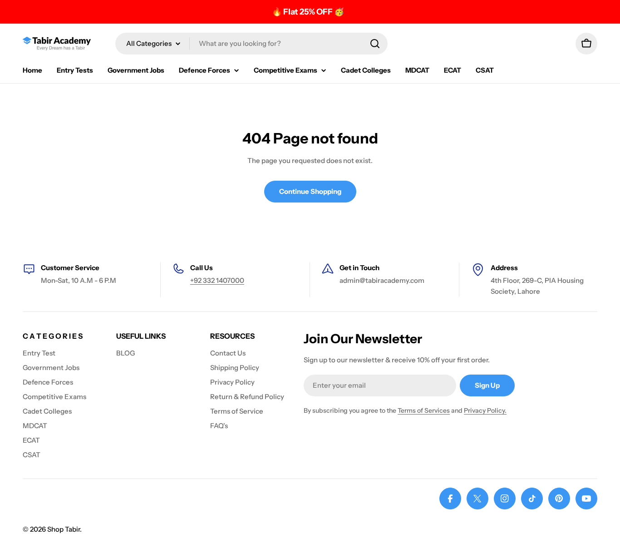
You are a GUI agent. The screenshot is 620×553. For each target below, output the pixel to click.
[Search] (374, 43)
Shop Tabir (63, 529)
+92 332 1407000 (217, 280)
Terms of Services (424, 410)
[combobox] (251, 43)
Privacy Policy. (485, 410)
